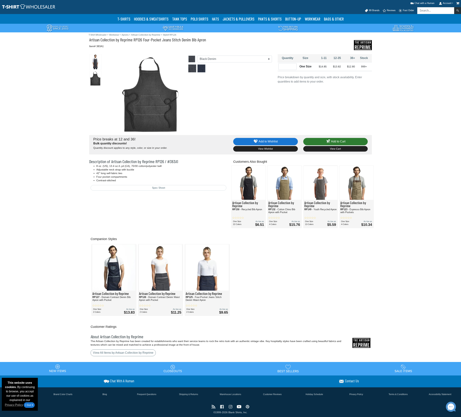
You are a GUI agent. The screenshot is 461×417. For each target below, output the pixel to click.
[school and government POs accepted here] (403, 28)
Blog (104, 394)
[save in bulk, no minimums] (172, 27)
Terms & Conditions (398, 394)
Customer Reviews (272, 394)
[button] (421, 2)
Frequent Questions (146, 394)
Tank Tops (179, 19)
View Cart (335, 148)
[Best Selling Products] (288, 368)
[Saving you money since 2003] (57, 27)
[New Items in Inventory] (57, 368)
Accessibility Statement (440, 394)
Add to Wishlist (268, 141)
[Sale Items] (403, 368)
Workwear (312, 19)
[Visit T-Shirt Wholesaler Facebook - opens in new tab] (222, 406)
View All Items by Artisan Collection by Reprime (123, 352)
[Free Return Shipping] (288, 27)
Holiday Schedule (314, 394)
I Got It (29, 405)
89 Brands (374, 10)
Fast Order (408, 10)
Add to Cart (337, 141)
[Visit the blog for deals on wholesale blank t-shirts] (214, 406)
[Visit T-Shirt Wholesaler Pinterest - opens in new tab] (247, 406)
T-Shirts (123, 19)
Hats (215, 19)
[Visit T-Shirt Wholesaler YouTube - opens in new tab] (239, 406)
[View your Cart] (458, 3)
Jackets (238, 19)
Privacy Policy (14, 404)
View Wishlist (265, 148)
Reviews (391, 10)
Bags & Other (334, 19)
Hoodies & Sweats (151, 19)
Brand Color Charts (62, 394)
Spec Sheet (158, 187)
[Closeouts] (172, 368)
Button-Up (293, 19)
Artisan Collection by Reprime (111, 39)
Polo (199, 19)
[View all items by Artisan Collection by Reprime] (363, 44)
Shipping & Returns (188, 394)
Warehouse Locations (230, 394)
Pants (270, 19)
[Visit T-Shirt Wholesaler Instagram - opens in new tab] (231, 406)
